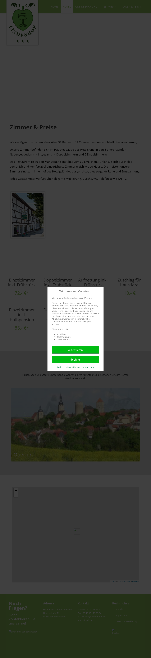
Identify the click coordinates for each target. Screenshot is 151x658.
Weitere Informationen (68, 367)
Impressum (88, 367)
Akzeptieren (75, 350)
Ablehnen (75, 359)
